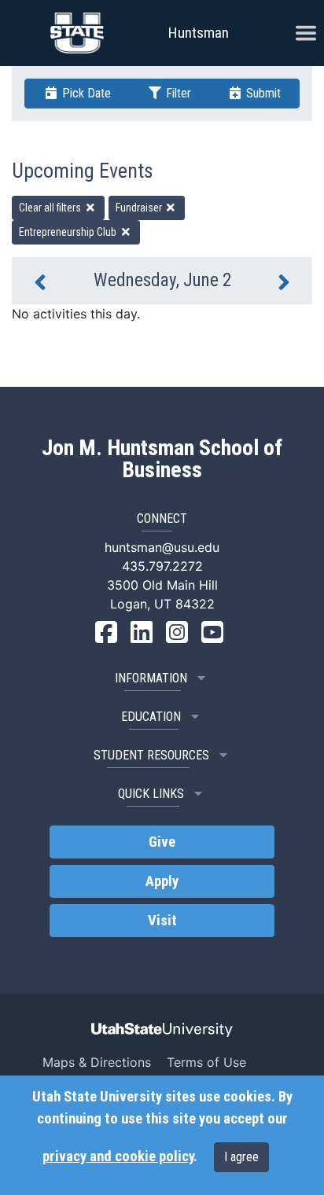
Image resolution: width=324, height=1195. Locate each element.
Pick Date (85, 93)
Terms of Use (206, 1062)
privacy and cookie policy (117, 1156)
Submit (262, 93)
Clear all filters (51, 207)
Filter (177, 93)
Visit (162, 920)
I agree (241, 1156)
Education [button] (151, 716)
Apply (162, 881)
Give (162, 842)
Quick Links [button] (151, 793)
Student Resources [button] (151, 755)
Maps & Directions (96, 1062)
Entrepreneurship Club (69, 232)
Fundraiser (140, 207)
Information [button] (151, 678)
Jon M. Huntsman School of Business (162, 459)
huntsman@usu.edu (162, 547)
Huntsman (198, 33)
